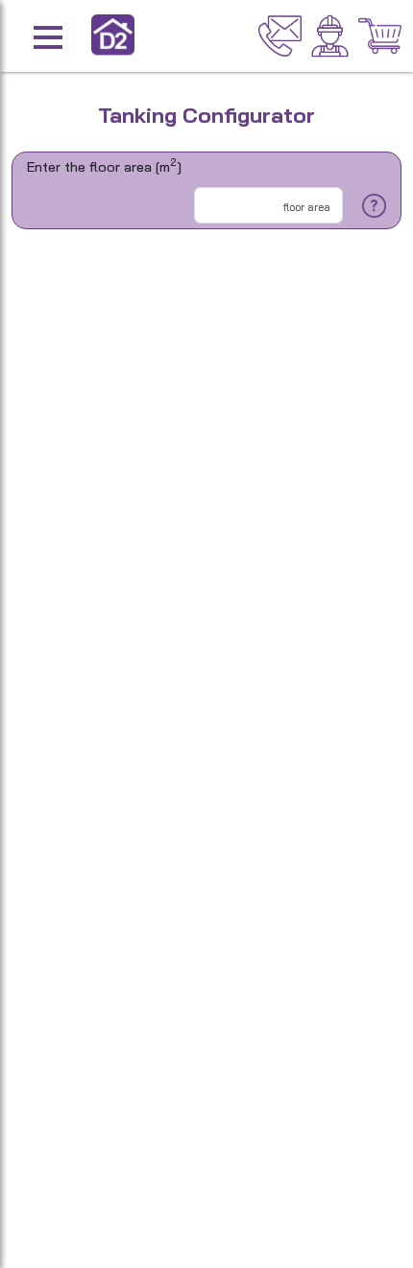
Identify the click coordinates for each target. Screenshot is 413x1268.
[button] (79, 36)
